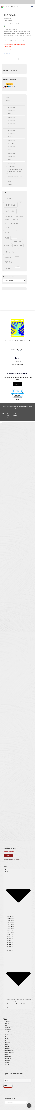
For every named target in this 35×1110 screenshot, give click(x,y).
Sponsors (10, 184)
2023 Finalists (11, 107)
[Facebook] (13, 349)
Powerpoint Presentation (10, 49)
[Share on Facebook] (5, 54)
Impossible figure (14, 58)
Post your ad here (10, 70)
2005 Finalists (11, 163)
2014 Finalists (11, 133)
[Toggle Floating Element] (29, 1105)
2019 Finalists (11, 117)
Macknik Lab (17, 362)
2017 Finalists (11, 123)
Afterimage (8, 216)
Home (7, 97)
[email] (21, 349)
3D (20, 202)
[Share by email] (10, 54)
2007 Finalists (11, 156)
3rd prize (5, 58)
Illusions (8, 100)
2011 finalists (11, 143)
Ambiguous (19, 216)
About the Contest (11, 166)
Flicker (14, 237)
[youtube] (17, 349)
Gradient (17, 241)
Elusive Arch (10, 14)
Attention (6, 219)
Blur (6, 223)
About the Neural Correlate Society (14, 177)
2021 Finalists (11, 110)
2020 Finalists (11, 113)
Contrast (10, 233)
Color (7, 227)
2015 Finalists (11, 130)
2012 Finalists (11, 140)
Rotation (9, 262)
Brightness (14, 223)
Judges (9, 181)
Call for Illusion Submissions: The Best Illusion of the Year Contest (14, 171)
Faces (7, 238)
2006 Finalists (11, 159)
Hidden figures (7, 245)
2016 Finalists (11, 127)
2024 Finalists (11, 104)
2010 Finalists (11, 146)
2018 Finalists (11, 120)
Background (15, 219)
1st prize (10, 198)
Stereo (17, 266)
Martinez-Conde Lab (17, 364)
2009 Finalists (11, 150)
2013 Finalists (11, 136)
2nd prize (10, 205)
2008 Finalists (11, 153)
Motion (11, 251)
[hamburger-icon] (32, 6)
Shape (9, 268)
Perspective (17, 256)
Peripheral (8, 257)
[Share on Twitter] (7, 54)
